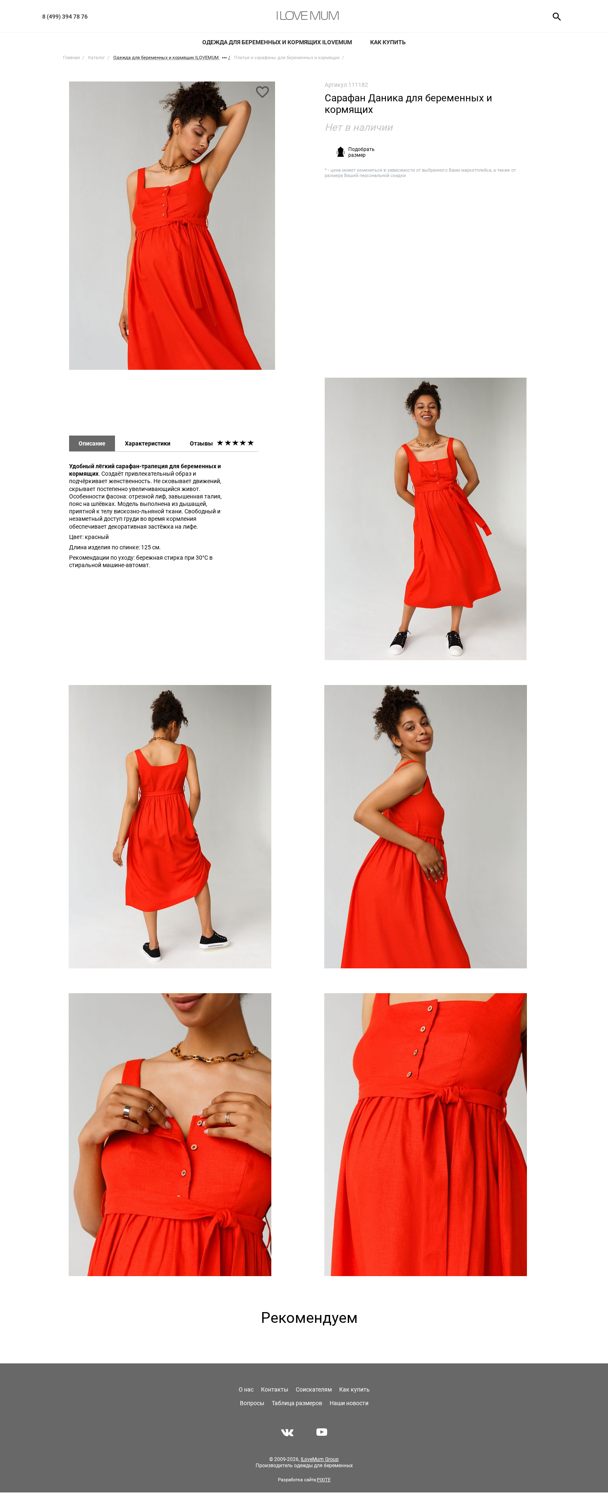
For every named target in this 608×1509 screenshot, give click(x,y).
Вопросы (252, 1403)
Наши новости (349, 1403)
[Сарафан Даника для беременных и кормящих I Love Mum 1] (172, 229)
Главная (71, 57)
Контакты (274, 1389)
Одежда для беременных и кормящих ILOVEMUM (277, 42)
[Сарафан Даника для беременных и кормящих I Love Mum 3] (170, 826)
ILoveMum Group (320, 1459)
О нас (246, 1389)
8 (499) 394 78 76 (65, 16)
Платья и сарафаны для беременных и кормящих (287, 57)
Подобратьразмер (361, 152)
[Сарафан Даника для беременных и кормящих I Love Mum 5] (170, 1135)
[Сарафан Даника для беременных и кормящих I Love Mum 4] (425, 826)
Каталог (96, 57)
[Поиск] (554, 16)
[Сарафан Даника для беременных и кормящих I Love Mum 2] (426, 519)
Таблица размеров (297, 1403)
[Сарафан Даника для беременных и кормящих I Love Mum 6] (425, 1135)
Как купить (388, 42)
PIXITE (323, 1480)
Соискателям (314, 1389)
